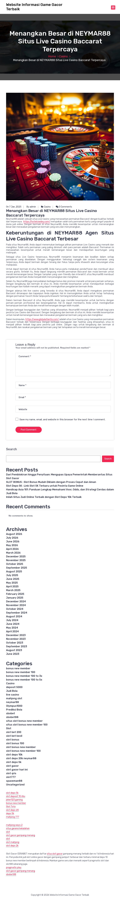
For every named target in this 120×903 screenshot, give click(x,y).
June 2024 (12, 623)
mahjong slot (14, 698)
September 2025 (16, 567)
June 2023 (12, 653)
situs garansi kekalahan (18, 828)
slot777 (11, 777)
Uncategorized (15, 784)
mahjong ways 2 (14, 825)
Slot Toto (11, 806)
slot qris (11, 773)
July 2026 (12, 537)
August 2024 (14, 616)
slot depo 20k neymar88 (21, 758)
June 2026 (12, 541)
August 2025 (14, 571)
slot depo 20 (12, 810)
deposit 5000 (14, 687)
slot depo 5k (13, 762)
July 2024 (12, 620)
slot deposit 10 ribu (15, 796)
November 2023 (16, 638)
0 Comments (65, 206)
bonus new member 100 (20, 672)
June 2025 (12, 578)
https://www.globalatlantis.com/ (42, 319)
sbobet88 (12, 717)
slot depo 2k (12, 845)
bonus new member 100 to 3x (24, 675)
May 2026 (12, 545)
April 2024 (12, 631)
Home (52, 56)
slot (8, 832)
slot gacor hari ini (17, 769)
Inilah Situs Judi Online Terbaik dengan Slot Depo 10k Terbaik (44, 497)
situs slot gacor (54, 853)
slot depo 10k (14, 754)
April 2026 (12, 549)
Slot (8, 728)
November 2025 (16, 560)
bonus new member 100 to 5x (24, 679)
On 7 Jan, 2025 (13, 206)
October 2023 (14, 642)
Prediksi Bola (14, 709)
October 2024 (14, 608)
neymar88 (12, 702)
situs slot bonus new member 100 (27, 724)
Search (11, 449)
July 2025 (12, 575)
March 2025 (13, 590)
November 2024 (16, 605)
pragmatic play (13, 867)
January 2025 (14, 597)
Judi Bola (12, 690)
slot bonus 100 (15, 743)
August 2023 (14, 650)
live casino (12, 694)
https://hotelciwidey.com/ (36, 221)
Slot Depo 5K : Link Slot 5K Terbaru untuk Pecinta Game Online (44, 485)
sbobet (10, 713)
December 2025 (16, 556)
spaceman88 (14, 780)
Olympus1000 (14, 705)
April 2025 (12, 586)
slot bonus (12, 739)
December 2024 (16, 601)
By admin (31, 206)
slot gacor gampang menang (20, 835)
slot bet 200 (13, 732)
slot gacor (12, 765)
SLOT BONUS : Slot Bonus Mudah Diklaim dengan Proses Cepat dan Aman (51, 482)
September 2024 (16, 612)
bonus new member (18, 668)
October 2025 (14, 564)
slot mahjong (12, 842)
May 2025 (12, 582)
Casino (63, 56)
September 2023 (16, 646)
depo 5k (10, 813)
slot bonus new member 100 (23, 750)
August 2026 (14, 534)
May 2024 (12, 627)
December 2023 (16, 635)
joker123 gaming (14, 799)
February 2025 (15, 593)
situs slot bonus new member (24, 720)
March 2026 (13, 552)
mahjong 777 (12, 817)
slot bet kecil (14, 735)
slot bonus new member (21, 747)
